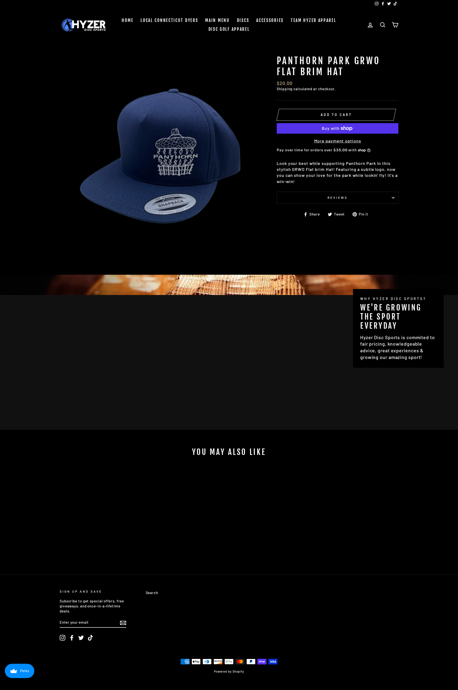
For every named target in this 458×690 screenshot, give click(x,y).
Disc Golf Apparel (229, 29)
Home (127, 20)
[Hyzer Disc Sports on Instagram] (62, 638)
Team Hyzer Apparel (313, 20)
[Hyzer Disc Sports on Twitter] (81, 638)
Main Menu (217, 20)
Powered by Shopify (229, 671)
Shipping (284, 89)
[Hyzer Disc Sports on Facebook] (72, 638)
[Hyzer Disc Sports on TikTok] (90, 638)
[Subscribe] (123, 622)
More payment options (337, 140)
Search (152, 592)
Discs (243, 20)
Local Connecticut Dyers (169, 20)
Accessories (270, 20)
